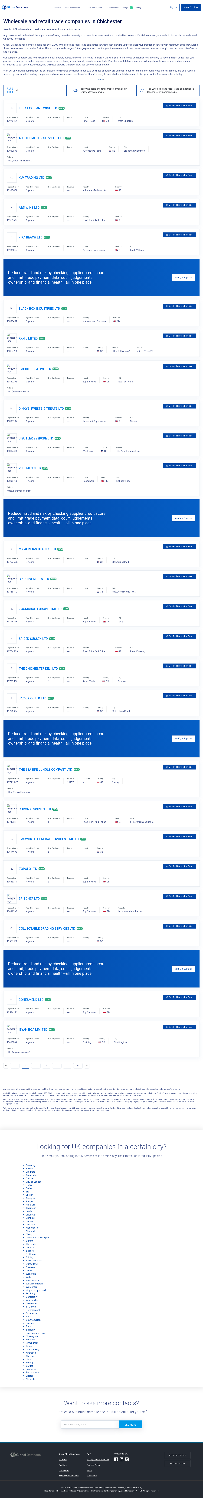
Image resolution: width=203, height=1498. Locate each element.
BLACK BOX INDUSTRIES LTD (39, 308)
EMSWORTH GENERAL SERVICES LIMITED (49, 839)
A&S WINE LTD (29, 207)
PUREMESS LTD (30, 468)
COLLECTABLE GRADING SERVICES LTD (47, 928)
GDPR (89, 1470)
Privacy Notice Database (98, 1459)
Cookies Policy (93, 1465)
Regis (127, 8)
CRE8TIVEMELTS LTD (34, 579)
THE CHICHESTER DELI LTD (38, 669)
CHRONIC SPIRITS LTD (35, 809)
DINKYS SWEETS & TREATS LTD (41, 408)
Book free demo (177, 1455)
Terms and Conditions (69, 1475)
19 (78, 1065)
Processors (92, 1475)
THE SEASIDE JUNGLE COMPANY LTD (45, 769)
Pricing (138, 8)
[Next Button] (86, 1065)
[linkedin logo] (121, 1459)
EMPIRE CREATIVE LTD (35, 369)
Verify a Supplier (183, 277)
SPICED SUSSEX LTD (33, 639)
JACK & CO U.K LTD (32, 698)
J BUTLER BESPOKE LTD (36, 438)
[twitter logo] (127, 1459)
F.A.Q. (89, 1454)
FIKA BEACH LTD (30, 237)
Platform (57, 8)
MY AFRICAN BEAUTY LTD (37, 549)
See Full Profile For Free (180, 105)
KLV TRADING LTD (31, 178)
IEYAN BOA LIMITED (33, 1030)
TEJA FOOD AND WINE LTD (38, 108)
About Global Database (69, 1454)
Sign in (173, 7)
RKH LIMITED (28, 338)
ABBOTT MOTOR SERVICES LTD (41, 138)
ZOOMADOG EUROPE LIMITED (40, 609)
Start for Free (190, 7)
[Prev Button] (6, 1065)
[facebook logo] (116, 1459)
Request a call (177, 1463)
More (100, 79)
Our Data (63, 1465)
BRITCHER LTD (29, 899)
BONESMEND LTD (31, 1000)
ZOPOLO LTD (28, 869)
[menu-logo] (15, 7)
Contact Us (64, 1470)
